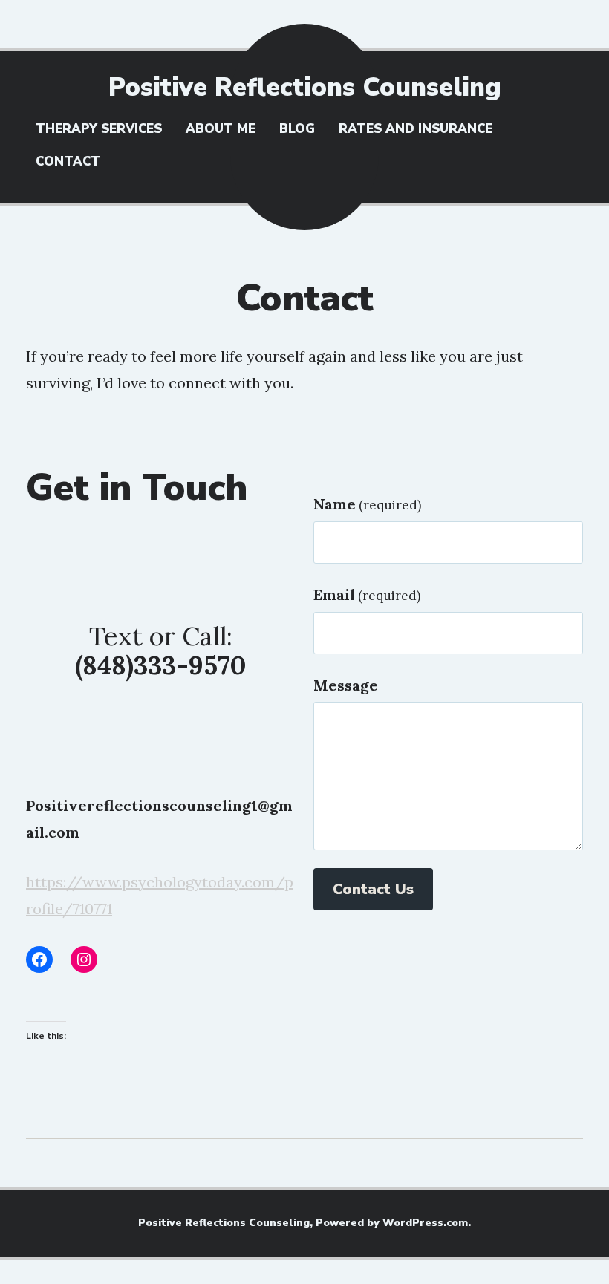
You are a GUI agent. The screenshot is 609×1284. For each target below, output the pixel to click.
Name (367, 504)
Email (366, 594)
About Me (220, 128)
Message (345, 685)
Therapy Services (99, 128)
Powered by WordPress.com (392, 1223)
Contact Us (373, 889)
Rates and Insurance (415, 128)
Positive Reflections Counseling (304, 87)
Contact (68, 161)
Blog (297, 128)
